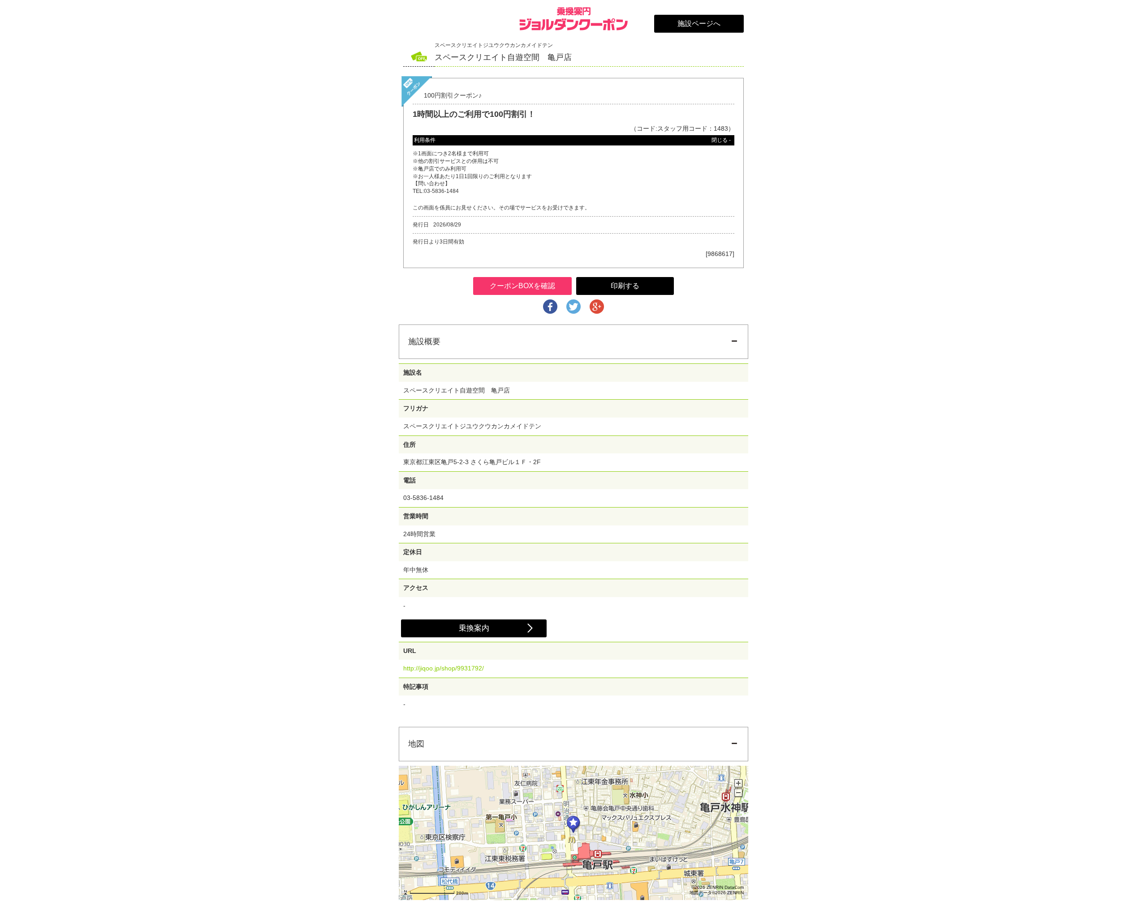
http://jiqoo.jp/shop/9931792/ (443, 668)
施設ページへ (698, 23)
